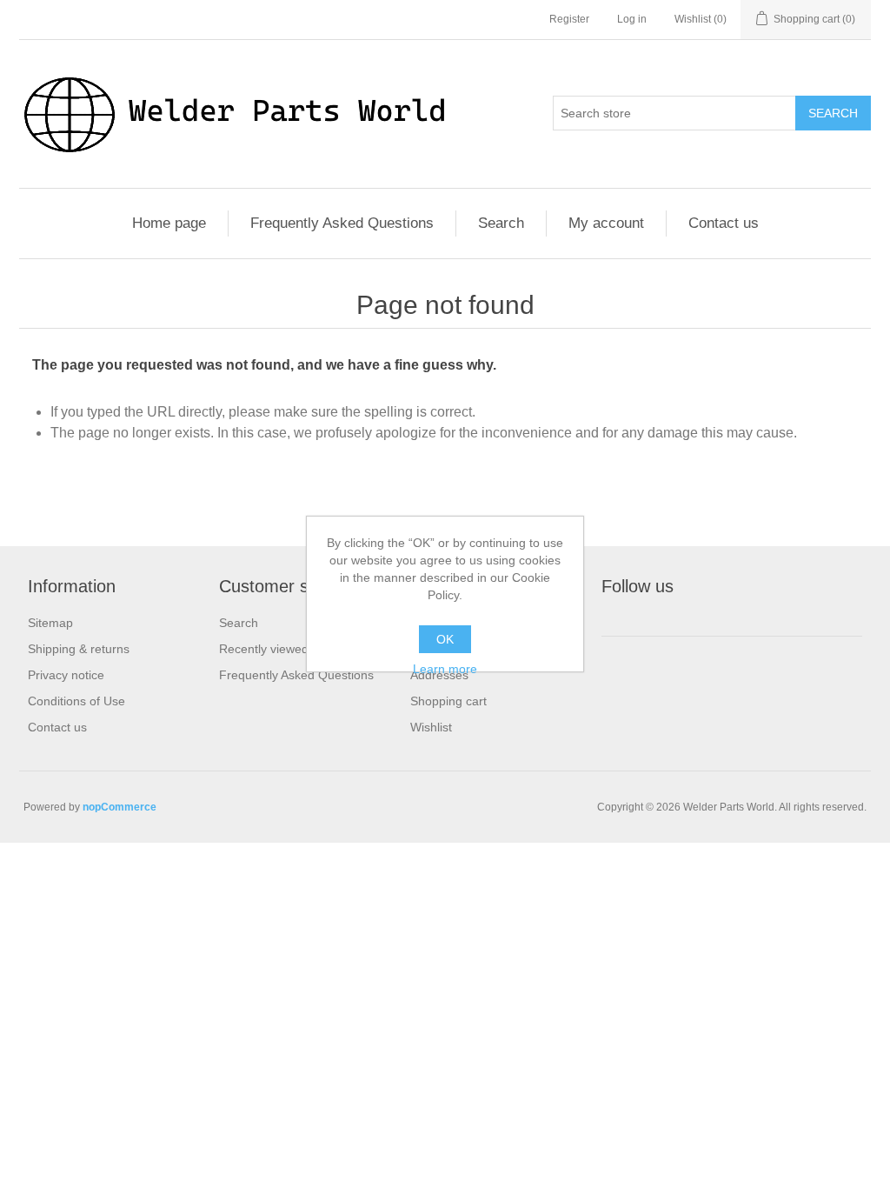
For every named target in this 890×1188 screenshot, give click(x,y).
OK (445, 639)
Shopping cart (448, 701)
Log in (632, 19)
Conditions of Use (76, 701)
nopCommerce (119, 807)
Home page (169, 223)
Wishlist (431, 727)
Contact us (723, 223)
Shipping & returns (79, 649)
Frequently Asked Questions (342, 223)
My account (606, 223)
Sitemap (50, 623)
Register (569, 19)
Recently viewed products (289, 649)
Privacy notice (66, 675)
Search (833, 113)
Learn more (445, 669)
